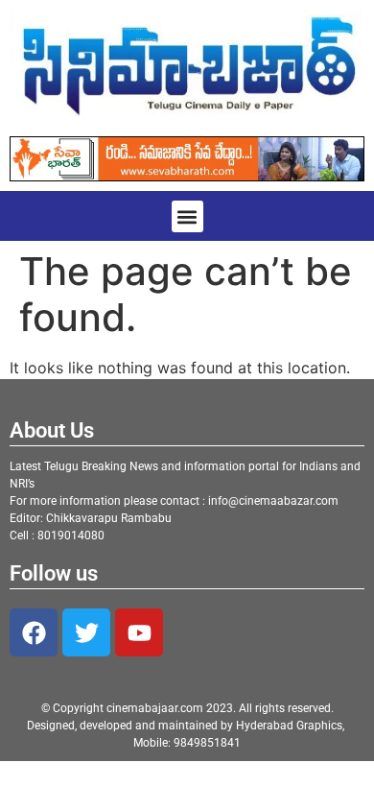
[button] (187, 216)
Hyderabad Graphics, (291, 725)
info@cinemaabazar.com (273, 501)
